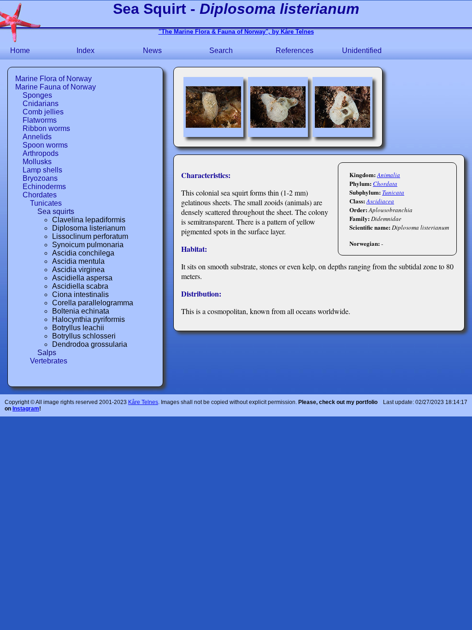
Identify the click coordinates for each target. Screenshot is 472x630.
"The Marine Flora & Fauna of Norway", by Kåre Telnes (236, 31)
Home (20, 50)
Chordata (385, 183)
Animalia (388, 175)
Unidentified (362, 50)
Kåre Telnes (143, 402)
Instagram (25, 408)
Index (85, 50)
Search (221, 50)
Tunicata (393, 192)
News (152, 50)
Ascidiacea (380, 201)
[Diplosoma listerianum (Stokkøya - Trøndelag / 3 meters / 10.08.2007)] (213, 107)
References (294, 50)
